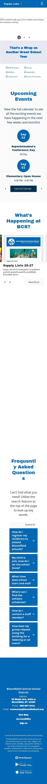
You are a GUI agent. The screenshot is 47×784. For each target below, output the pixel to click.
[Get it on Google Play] (23, 764)
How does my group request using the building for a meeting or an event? (21, 634)
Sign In (23, 723)
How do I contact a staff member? (21, 614)
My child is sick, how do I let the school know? (21, 563)
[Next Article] (10, 282)
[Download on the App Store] (23, 772)
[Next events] (41, 189)
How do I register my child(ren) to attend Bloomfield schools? (20, 540)
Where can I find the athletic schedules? (19, 597)
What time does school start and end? (21, 580)
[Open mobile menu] (42, 4)
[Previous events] (6, 189)
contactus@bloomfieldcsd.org (27, 709)
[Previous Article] (5, 282)
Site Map (23, 715)
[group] (23, 320)
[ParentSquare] (23, 758)
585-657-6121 (27, 706)
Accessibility (23, 719)
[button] (12, 4)
